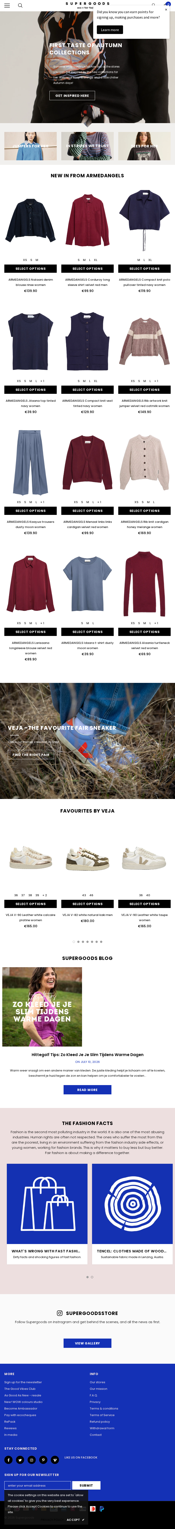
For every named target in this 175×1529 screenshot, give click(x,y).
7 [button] (101, 942)
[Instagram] (32, 1460)
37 (23, 895)
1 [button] (74, 942)
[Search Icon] (20, 5)
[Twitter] (20, 1460)
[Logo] (87, 6)
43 (84, 895)
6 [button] (96, 942)
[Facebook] (8, 1460)
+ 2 (44, 895)
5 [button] (92, 942)
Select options (30, 268)
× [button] (166, 9)
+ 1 (42, 381)
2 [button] (78, 942)
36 (16, 895)
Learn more (110, 29)
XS (25, 260)
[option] (87, 69)
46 (91, 895)
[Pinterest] (43, 1460)
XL (95, 260)
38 (30, 895)
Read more (87, 1090)
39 (37, 895)
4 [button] (87, 942)
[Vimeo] (55, 1460)
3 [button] (83, 942)
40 (148, 895)
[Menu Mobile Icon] (7, 5)
